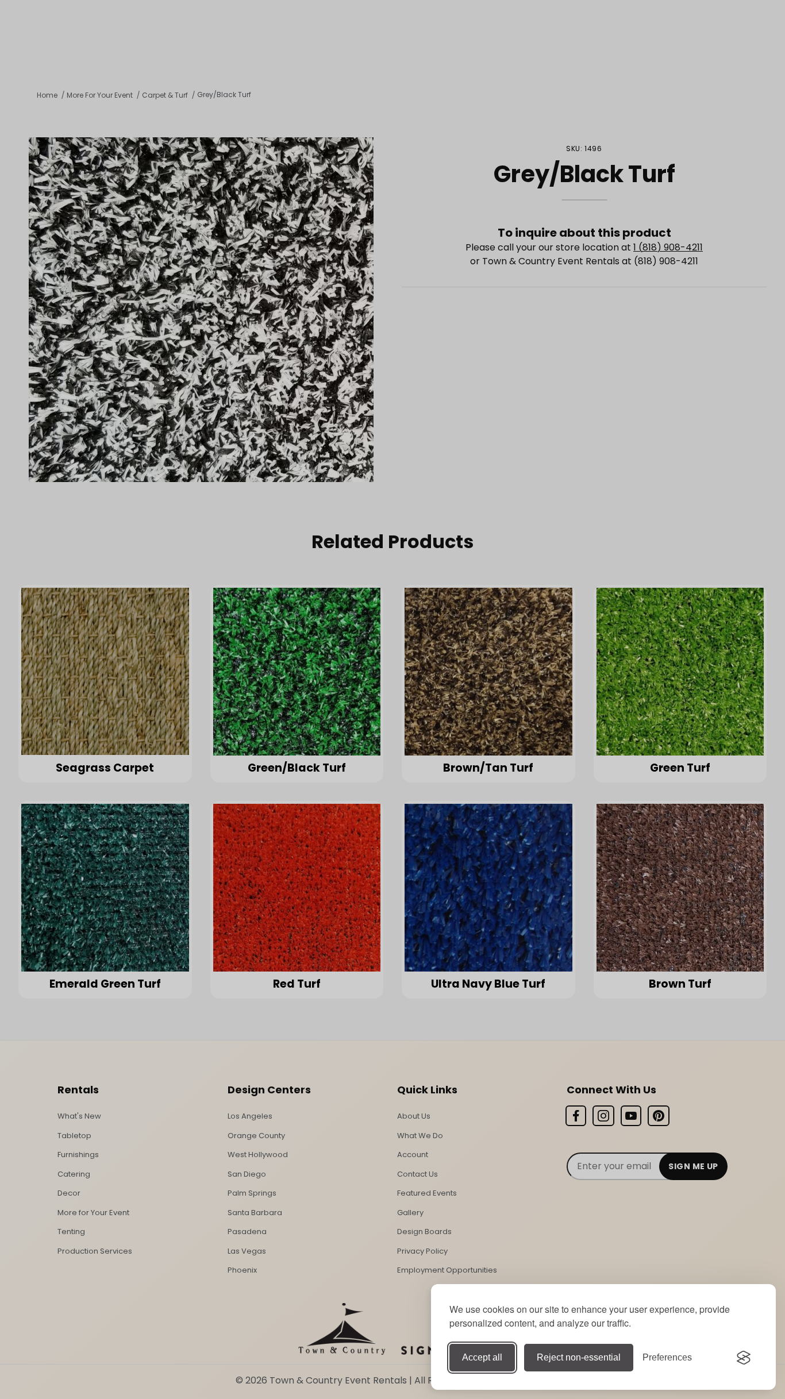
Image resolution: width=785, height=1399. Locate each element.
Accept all (482, 1357)
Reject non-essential (579, 1357)
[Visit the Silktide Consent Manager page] (743, 1357)
